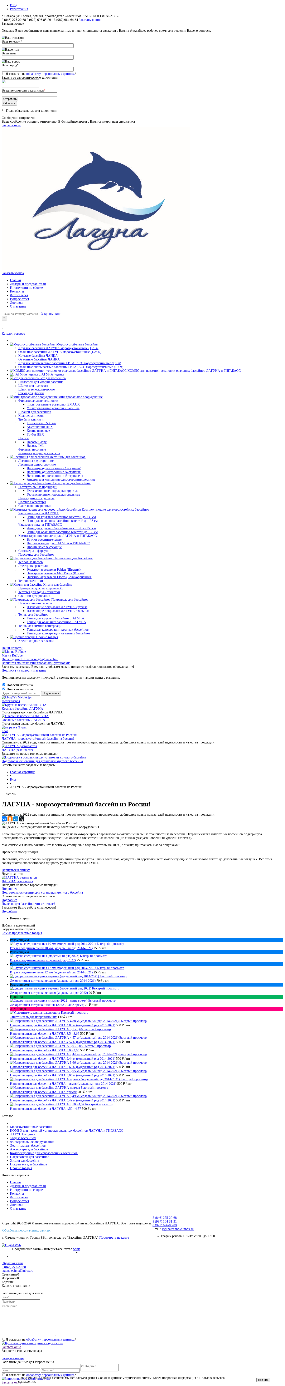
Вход (13, 5)
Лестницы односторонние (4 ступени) (54, 472)
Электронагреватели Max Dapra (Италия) (56, 573)
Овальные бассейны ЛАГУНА (23, 720)
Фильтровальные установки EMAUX (53, 404)
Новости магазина (19, 685)
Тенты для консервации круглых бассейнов (58, 629)
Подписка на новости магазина (24, 670)
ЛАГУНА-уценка (22, 1134)
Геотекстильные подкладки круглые (52, 490)
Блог (5, 731)
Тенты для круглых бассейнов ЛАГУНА (55, 618)
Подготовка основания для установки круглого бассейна (42, 761)
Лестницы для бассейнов (28, 1145)
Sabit (76, 1249)
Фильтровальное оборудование (32, 1142)
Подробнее (9, 888)
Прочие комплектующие (44, 547)
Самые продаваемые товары (22, 933)
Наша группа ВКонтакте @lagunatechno (30, 659)
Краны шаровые (38, 430)
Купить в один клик (48, 1343)
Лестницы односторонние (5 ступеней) (55, 475)
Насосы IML (35, 445)
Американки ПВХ (40, 427)
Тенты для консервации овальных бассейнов (59, 633)
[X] (21, 818)
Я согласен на (41, 73)
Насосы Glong (37, 442)
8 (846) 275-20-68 (14, 19)
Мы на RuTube (12, 655)
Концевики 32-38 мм (41, 423)
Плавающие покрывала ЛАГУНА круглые (57, 607)
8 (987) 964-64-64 (66, 19)
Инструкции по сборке (26, 287)
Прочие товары (21, 1168)
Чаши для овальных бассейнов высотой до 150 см (62, 532)
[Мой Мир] (15, 818)
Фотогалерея (19, 295)
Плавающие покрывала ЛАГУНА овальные (58, 611)
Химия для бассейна (24, 1160)
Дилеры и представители (28, 284)
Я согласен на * (41, 1339)
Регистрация (19, 9)
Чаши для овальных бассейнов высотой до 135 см (62, 520)
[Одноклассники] (10, 818)
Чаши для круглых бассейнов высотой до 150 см (61, 528)
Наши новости (12, 648)
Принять (263, 1379)
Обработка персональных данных (26, 1230)
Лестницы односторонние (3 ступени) (54, 468)
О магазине (18, 306)
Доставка (16, 302)
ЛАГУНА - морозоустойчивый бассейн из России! (38, 738)
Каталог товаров (13, 333)
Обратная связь (12, 1263)
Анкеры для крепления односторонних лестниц (61, 479)
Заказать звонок (90, 19)
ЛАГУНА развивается (17, 750)
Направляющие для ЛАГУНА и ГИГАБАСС (58, 543)
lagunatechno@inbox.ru (178, 1229)
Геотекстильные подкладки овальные (53, 494)
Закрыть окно (11, 125)
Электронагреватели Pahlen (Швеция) (54, 569)
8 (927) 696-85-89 (39, 19)
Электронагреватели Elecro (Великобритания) (59, 577)
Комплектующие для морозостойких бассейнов (44, 1153)
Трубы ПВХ (35, 434)
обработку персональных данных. (50, 73)
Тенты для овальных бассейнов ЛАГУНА (56, 622)
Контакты (17, 291)
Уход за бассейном (23, 1138)
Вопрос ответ (19, 299)
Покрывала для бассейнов (28, 1164)
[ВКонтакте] (4, 818)
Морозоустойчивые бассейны (31, 1127)
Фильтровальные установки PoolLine (53, 408)
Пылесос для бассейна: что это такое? (28, 903)
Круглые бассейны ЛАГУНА (22, 708)
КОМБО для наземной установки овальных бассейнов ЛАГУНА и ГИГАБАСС (66, 1130)
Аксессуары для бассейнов (29, 1149)
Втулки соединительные (44, 539)
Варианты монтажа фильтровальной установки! (36, 663)
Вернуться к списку (16, 870)
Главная (15, 280)
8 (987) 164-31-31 (165, 1221)
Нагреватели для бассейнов (29, 1157)
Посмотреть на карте (114, 1237)
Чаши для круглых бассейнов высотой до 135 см (61, 517)
